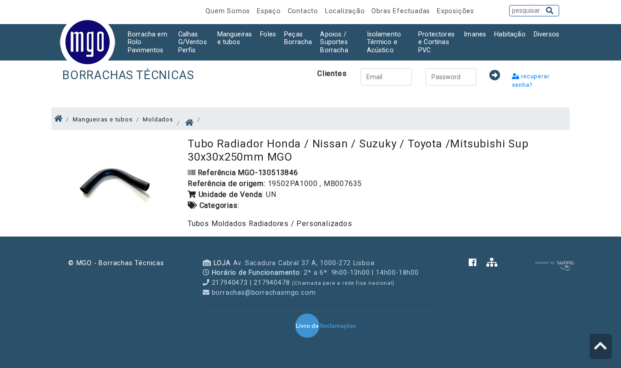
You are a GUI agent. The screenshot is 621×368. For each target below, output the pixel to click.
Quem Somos (228, 11)
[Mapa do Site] (492, 263)
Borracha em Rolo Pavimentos (147, 42)
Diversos (546, 34)
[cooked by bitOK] (554, 264)
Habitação (509, 34)
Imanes (475, 34)
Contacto (304, 11)
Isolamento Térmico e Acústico (384, 42)
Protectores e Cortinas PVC (436, 42)
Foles (268, 34)
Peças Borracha (298, 38)
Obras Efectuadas (401, 11)
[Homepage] (58, 118)
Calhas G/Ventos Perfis (192, 42)
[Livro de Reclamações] (325, 325)
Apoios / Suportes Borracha (334, 42)
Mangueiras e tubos (234, 38)
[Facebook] (477, 263)
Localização (346, 11)
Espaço (270, 11)
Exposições (455, 11)
